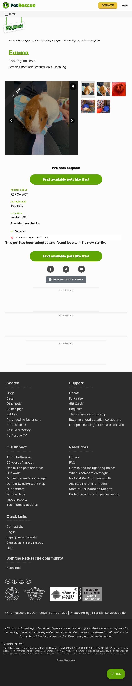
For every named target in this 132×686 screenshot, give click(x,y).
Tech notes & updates (22, 504)
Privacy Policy (79, 613)
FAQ (72, 462)
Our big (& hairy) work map (26, 483)
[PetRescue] (19, 5)
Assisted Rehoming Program (89, 483)
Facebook (14, 581)
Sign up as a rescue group (25, 542)
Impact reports (17, 499)
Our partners (15, 489)
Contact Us (15, 526)
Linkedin (7, 581)
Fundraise (76, 398)
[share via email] (81, 269)
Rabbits (12, 414)
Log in (11, 532)
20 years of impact (20, 462)
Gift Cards (76, 403)
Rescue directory (19, 430)
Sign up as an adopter (22, 537)
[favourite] (73, 86)
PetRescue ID (16, 425)
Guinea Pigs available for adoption (81, 40)
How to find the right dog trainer (92, 468)
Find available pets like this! (66, 179)
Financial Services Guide (109, 613)
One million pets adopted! (25, 468)
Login (124, 5)
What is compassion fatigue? (89, 473)
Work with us (16, 494)
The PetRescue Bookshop (87, 414)
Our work (13, 473)
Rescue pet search (28, 40)
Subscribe (14, 568)
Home (12, 40)
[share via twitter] (66, 269)
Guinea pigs (15, 409)
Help (10, 548)
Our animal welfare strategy (26, 478)
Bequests (75, 409)
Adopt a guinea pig (50, 40)
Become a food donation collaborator (95, 419)
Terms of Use (57, 613)
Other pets (14, 403)
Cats (10, 398)
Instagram (21, 581)
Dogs (10, 393)
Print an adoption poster (67, 279)
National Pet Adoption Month (90, 478)
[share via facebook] (50, 269)
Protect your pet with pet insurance (94, 494)
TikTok (28, 581)
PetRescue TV (17, 435)
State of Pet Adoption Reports (90, 489)
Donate (108, 5)
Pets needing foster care (24, 419)
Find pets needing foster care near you (96, 425)
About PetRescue (19, 457)
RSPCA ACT (19, 194)
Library (74, 457)
